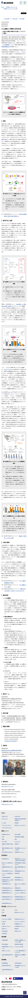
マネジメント (17, 841)
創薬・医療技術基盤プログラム (20, 867)
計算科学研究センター (6, 883)
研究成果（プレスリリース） (12, 7)
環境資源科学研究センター (7, 896)
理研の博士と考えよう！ (20, 919)
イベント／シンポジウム (20, 921)
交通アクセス (5, 816)
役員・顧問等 (17, 834)
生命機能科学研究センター (20, 890)
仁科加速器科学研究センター (20, 900)
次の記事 (22, 18)
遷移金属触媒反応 (6, 46)
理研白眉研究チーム (19, 877)
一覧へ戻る (14, 18)
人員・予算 (4, 841)
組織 (3, 839)
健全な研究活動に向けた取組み (7, 849)
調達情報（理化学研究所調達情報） (20, 819)
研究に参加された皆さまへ (7, 852)
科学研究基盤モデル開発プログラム (20, 863)
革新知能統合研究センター (7, 887)
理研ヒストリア (18, 931)
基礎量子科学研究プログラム (7, 867)
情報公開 (17, 843)
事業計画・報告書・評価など (7, 844)
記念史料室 (4, 933)
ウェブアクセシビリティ (7, 827)
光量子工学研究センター (7, 899)
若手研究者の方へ (18, 963)
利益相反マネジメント (19, 852)
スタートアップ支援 (19, 946)
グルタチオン (7, 369)
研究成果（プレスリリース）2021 (10, 8)
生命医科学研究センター (7, 890)
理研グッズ (4, 928)
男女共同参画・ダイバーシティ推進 (20, 849)
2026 (3, 909)
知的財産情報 (5, 940)
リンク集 (4, 822)
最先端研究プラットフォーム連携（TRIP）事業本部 (20, 859)
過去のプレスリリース (19, 912)
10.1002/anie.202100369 (10, 741)
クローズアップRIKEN (6, 919)
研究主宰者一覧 (5, 858)
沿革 (3, 836)
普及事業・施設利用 (19, 944)
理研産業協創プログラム (20, 870)
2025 (16, 909)
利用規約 (17, 822)
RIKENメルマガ (19, 978)
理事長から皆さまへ (6, 834)
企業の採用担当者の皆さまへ (7, 955)
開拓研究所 (17, 873)
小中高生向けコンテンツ (20, 926)
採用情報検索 (5, 963)
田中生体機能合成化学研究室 (15, 750)
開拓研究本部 (4, 750)
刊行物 (3, 923)
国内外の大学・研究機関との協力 (20, 955)
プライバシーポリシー (6, 825)
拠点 (16, 839)
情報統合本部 (17, 887)
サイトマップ (5, 818)
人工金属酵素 (6, 44)
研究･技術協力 (5, 944)
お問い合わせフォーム (6, 786)
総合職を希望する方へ (6, 965)
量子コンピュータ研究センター (20, 884)
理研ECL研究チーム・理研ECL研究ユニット (7, 880)
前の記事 (7, 18)
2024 (3, 912)
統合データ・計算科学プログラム (7, 863)
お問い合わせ (17, 816)
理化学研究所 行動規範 (19, 836)
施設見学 (17, 928)
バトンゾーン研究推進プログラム (7, 874)
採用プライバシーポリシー (20, 825)
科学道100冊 (4, 931)
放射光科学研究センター (7, 903)
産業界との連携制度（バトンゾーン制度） (20, 941)
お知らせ (4, 921)
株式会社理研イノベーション (7, 947)
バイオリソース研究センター (20, 893)
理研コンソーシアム (6, 950)
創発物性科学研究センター (20, 896)
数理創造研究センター (19, 879)
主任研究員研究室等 (6, 877)
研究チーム (11, 42)
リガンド (10, 392)
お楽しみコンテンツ (6, 926)
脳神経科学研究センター (7, 892)
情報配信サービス (18, 923)
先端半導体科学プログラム (7, 870)
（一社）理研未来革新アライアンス (20, 951)
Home (2, 7)
